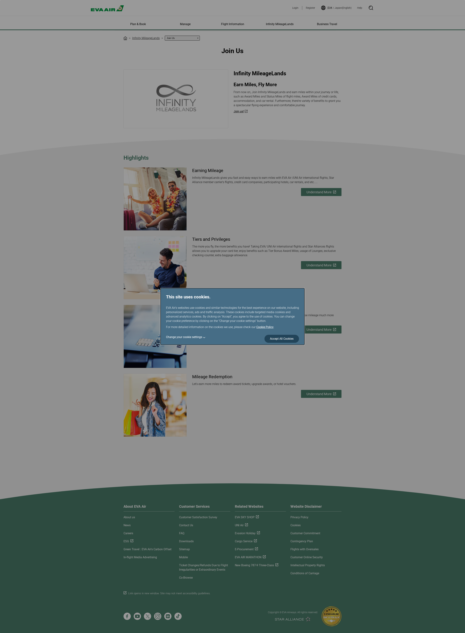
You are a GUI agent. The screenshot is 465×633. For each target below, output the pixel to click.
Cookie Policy (265, 327)
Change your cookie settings (184, 337)
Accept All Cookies (282, 338)
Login (295, 7)
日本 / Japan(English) (339, 7)
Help (359, 7)
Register (310, 7)
